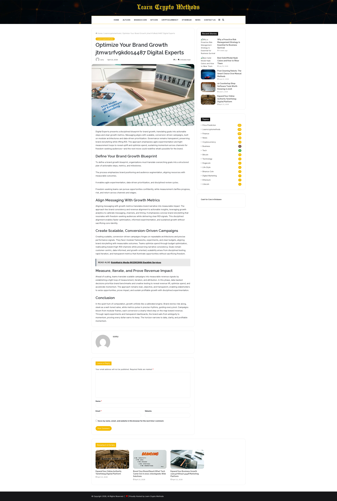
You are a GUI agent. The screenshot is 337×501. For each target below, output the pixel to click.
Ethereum (187, 20)
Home (116, 20)
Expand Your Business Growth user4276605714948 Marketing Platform (184, 473)
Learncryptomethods (112, 33)
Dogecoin (206, 163)
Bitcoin (154, 20)
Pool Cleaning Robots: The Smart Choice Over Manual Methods (229, 73)
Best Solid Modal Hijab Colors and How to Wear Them (228, 60)
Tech (204, 150)
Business (206, 146)
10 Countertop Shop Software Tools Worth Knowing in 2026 (227, 86)
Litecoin (205, 184)
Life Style (206, 167)
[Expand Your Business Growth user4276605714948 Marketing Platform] (187, 459)
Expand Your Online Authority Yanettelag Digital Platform (226, 99)
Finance (205, 134)
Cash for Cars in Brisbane (211, 199)
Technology (207, 159)
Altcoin (126, 20)
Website (148, 411)
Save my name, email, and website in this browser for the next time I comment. (131, 421)
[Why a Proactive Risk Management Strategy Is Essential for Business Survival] (208, 46)
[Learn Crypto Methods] (169, 8)
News (197, 20)
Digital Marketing (209, 176)
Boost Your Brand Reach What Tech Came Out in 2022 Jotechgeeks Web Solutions (149, 473)
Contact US (209, 20)
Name (99, 401)
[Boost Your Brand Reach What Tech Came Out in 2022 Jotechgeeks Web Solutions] (150, 459)
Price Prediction (209, 125)
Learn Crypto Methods (154, 496)
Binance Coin (140, 20)
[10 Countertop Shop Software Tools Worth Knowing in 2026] (208, 87)
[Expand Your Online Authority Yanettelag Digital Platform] (208, 100)
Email (99, 411)
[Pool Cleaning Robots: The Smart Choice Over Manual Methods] (208, 74)
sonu (115, 336)
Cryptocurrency (170, 20)
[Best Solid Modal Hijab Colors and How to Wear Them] (208, 62)
